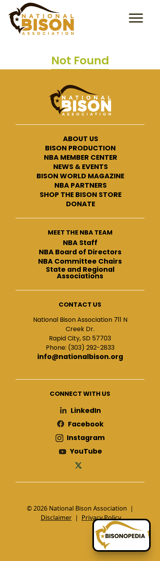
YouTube (86, 451)
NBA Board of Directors (80, 252)
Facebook (86, 424)
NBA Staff (80, 243)
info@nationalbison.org (80, 357)
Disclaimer (56, 517)
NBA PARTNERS (80, 185)
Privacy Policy (101, 517)
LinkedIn (86, 410)
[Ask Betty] (121, 535)
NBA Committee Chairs (80, 261)
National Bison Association (41, 19)
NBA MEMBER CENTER (80, 157)
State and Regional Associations (80, 273)
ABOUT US (80, 139)
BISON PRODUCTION (80, 148)
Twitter (80, 465)
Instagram (86, 437)
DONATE (80, 204)
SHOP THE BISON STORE (81, 195)
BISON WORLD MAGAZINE (80, 176)
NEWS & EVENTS (80, 167)
